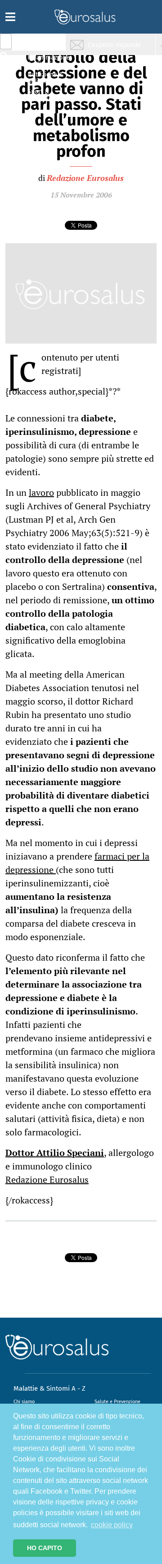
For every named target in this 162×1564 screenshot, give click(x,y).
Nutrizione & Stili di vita (45, 78)
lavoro (41, 492)
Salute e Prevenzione (117, 1402)
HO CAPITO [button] (44, 1547)
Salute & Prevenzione (45, 44)
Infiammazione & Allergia (47, 61)
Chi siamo (24, 1402)
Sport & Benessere (42, 95)
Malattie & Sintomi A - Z (50, 1388)
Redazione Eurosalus (85, 177)
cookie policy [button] (112, 1525)
